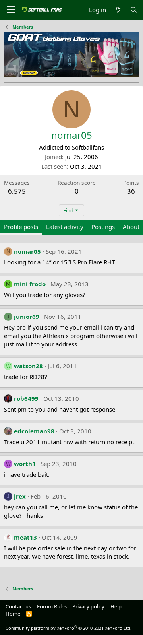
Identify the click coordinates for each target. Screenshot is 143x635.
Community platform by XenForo (68, 628)
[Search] (133, 9)
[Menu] (11, 10)
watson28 (28, 366)
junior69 (26, 316)
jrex (20, 496)
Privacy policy (88, 606)
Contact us (18, 606)
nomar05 (27, 251)
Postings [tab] (103, 227)
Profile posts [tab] (21, 227)
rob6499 (26, 398)
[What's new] (118, 9)
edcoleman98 (34, 431)
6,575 (17, 191)
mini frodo (30, 284)
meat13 (25, 537)
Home (13, 613)
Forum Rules (52, 606)
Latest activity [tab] (64, 227)
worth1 (25, 464)
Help (116, 606)
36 (131, 191)
